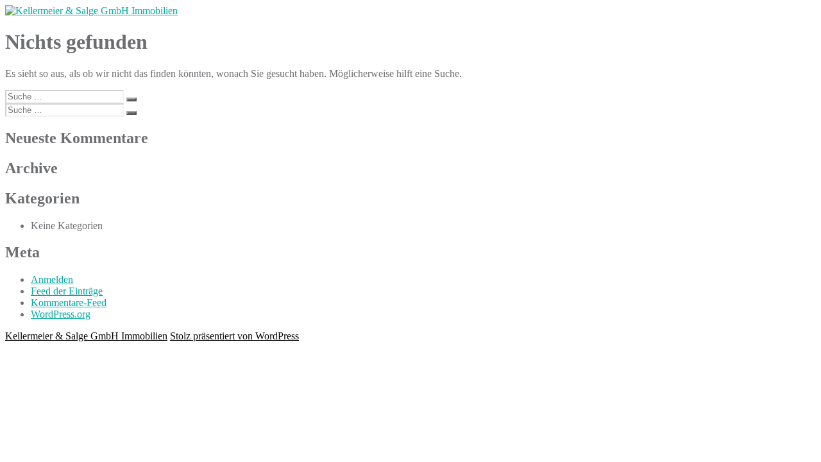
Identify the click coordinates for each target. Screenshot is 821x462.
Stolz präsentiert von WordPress (234, 335)
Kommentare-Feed (68, 302)
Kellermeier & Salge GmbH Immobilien (86, 335)
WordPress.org (60, 314)
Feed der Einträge (67, 291)
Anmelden (52, 279)
